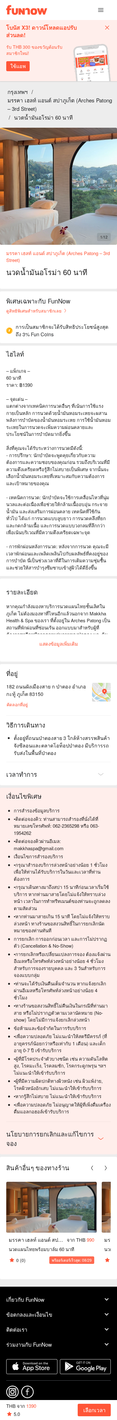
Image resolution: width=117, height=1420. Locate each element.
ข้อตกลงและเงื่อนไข (29, 1314)
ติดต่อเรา (16, 1329)
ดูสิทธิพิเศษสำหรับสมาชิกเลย (33, 311)
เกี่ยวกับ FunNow (25, 1299)
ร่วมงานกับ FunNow (29, 1344)
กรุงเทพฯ (17, 92)
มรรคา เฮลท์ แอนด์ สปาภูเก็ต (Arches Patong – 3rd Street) (59, 104)
